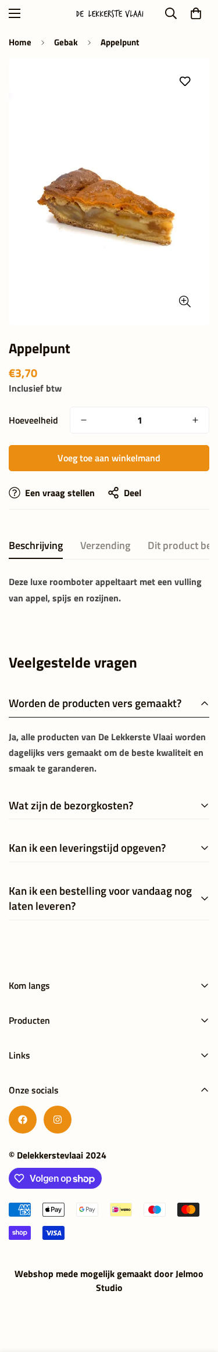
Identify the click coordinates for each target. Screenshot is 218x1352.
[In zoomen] (184, 301)
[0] (196, 13)
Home (20, 42)
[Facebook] (23, 1120)
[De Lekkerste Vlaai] (109, 13)
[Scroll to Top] (197, 1290)
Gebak (66, 42)
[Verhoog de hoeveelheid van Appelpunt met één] (195, 420)
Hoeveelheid (33, 420)
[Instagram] (58, 1120)
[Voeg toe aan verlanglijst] (184, 82)
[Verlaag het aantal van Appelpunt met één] (83, 420)
